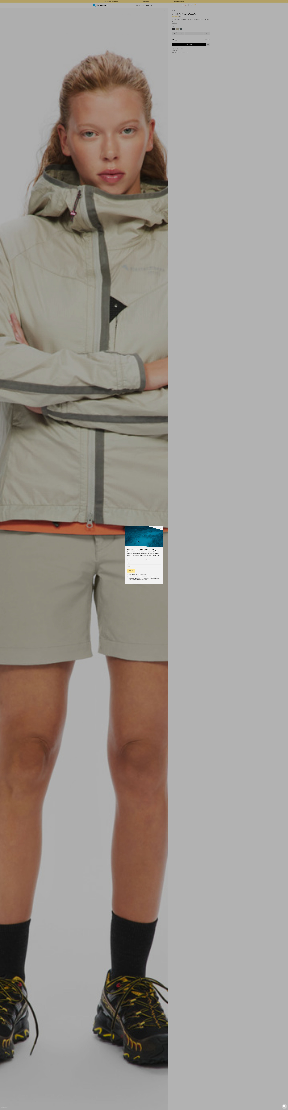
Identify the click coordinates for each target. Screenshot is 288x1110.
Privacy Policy (156, 577)
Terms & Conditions (143, 574)
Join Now (131, 570)
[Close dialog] (161, 528)
